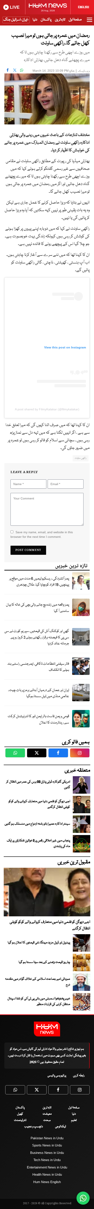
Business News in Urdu (47, 1153)
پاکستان (46, 19)
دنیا (35, 19)
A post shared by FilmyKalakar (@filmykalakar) (47, 409)
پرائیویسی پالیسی (56, 1075)
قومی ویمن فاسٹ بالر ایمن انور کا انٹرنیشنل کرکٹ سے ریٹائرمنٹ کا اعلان (38, 719)
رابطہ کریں (79, 1075)
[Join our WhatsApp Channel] (83, 1198)
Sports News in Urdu (47, 1145)
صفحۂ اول (75, 19)
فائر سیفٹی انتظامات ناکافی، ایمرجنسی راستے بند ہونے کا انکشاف (38, 667)
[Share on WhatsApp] (21, 70)
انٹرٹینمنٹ (20, 1120)
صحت (47, 1120)
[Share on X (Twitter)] (14, 70)
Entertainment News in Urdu (47, 1167)
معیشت (47, 1114)
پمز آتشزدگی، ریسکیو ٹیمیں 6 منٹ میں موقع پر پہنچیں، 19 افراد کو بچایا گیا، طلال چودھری (39, 582)
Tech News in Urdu (47, 1160)
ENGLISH (83, 7)
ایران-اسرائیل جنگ (15, 19)
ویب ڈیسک (84, 71)
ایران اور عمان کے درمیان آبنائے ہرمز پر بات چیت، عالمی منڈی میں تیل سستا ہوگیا (38, 693)
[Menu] (89, 22)
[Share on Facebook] (7, 70)
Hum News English (47, 1182)
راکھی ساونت (80, 458)
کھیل (20, 1114)
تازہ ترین (60, 19)
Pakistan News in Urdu (47, 1138)
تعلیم (74, 1120)
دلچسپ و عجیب (33, 1126)
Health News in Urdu (47, 1174)
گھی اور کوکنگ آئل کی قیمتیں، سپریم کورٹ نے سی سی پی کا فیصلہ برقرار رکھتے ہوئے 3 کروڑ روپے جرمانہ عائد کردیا (36, 637)
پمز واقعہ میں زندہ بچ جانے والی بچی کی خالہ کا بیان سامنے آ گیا (37, 608)
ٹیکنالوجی (60, 1126)
